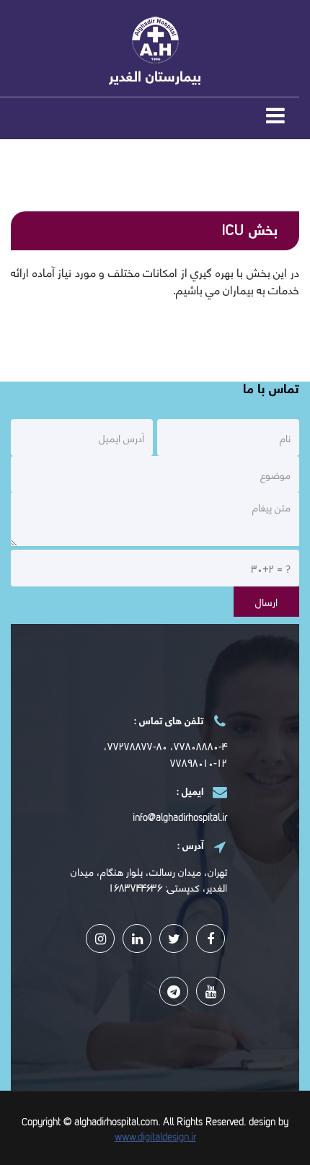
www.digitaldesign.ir (155, 1136)
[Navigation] (275, 119)
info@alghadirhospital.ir (180, 816)
